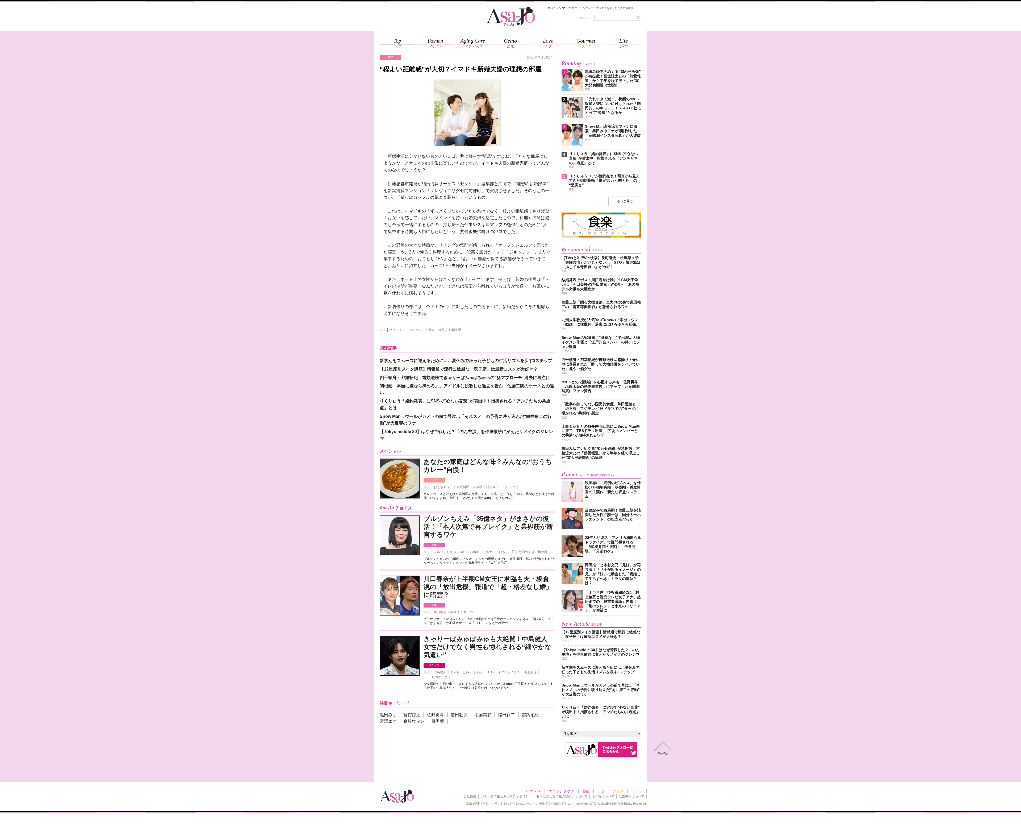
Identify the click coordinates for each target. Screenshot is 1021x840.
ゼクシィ (395, 330)
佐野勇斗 (435, 715)
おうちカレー (443, 487)
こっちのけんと (436, 677)
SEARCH (586, 17)
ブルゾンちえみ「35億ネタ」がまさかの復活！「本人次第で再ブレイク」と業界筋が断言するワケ (488, 526)
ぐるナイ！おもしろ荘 (499, 552)
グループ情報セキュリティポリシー (506, 796)
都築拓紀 (530, 715)
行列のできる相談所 (532, 552)
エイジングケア (562, 791)
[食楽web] (601, 236)
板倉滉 (455, 612)
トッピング (508, 487)
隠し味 (491, 487)
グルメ (618, 791)
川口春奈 (440, 612)
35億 (475, 552)
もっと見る (625, 201)
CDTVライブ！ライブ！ (503, 672)
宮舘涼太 (411, 715)
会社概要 (469, 796)
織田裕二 (506, 715)
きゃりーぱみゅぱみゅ (466, 672)
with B (464, 552)
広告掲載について (631, 796)
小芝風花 (530, 672)
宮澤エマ (388, 721)
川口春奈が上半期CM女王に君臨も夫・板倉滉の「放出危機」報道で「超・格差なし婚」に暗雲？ (488, 586)
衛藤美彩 (482, 715)
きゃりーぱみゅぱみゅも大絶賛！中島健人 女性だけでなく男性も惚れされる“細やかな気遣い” (487, 646)
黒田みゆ (388, 715)
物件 (441, 330)
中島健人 (440, 672)
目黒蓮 (437, 721)
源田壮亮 (459, 715)
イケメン (434, 665)
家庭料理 (463, 487)
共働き (430, 330)
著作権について (603, 796)
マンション (413, 330)
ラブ (601, 791)
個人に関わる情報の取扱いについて (561, 796)
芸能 (434, 544)
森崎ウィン (414, 721)
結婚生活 (455, 330)
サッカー (469, 612)
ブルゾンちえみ (445, 552)
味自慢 (478, 487)
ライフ (434, 480)
